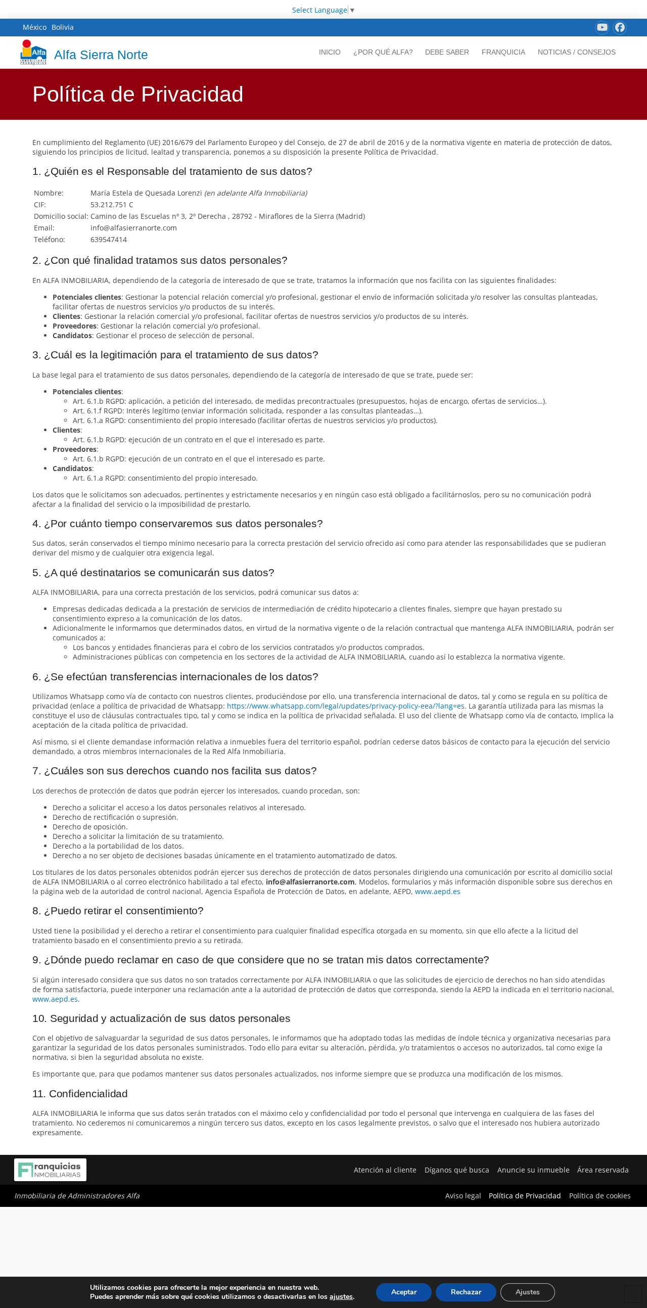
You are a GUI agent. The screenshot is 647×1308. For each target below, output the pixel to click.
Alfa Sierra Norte (101, 55)
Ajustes (528, 1292)
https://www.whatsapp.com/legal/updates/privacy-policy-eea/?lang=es (346, 706)
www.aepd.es (437, 891)
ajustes (341, 1296)
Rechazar (466, 1292)
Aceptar (404, 1292)
